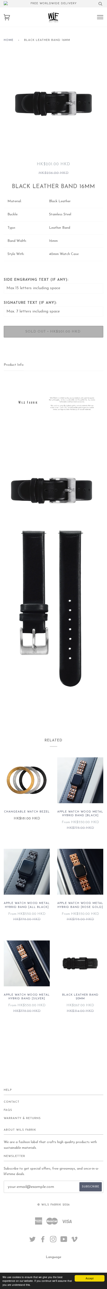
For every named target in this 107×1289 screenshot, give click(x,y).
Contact (11, 1102)
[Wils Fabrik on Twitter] (32, 1241)
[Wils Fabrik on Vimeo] (74, 1241)
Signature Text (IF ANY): (30, 303)
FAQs (8, 1110)
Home (8, 40)
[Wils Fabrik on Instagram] (53, 1241)
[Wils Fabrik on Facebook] (43, 1241)
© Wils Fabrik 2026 (53, 1205)
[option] (53, 103)
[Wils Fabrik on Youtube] (63, 1241)
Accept (90, 1278)
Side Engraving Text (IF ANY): (36, 280)
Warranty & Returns (22, 1118)
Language (53, 1257)
